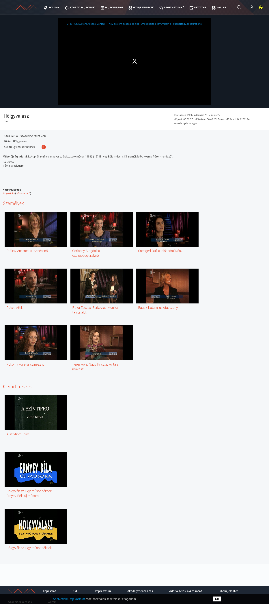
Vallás (221, 7)
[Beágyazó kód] (248, 136)
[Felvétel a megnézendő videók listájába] (235, 136)
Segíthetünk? (174, 7)
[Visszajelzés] (261, 136)
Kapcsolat (49, 591)
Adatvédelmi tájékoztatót (69, 599)
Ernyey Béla (9, 193)
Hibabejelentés (228, 591)
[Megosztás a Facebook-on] (255, 136)
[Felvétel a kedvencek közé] (228, 136)
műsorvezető (23, 193)
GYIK (75, 591)
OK (217, 599)
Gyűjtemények (143, 7)
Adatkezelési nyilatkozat (185, 591)
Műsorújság (114, 7)
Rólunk (53, 7)
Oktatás (200, 7)
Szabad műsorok (82, 7)
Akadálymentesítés (140, 591)
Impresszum (103, 591)
